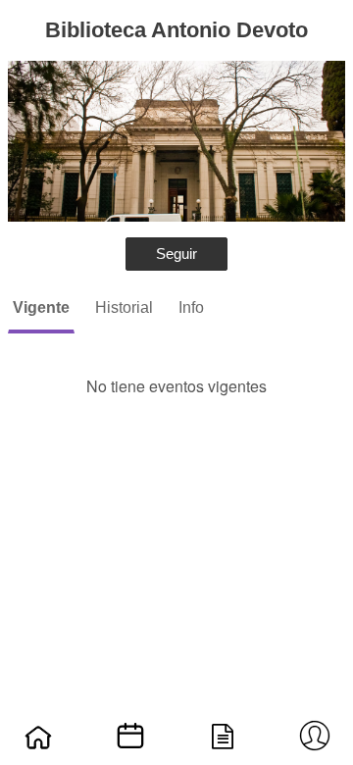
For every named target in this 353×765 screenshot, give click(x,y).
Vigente (41, 307)
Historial (124, 307)
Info (191, 307)
